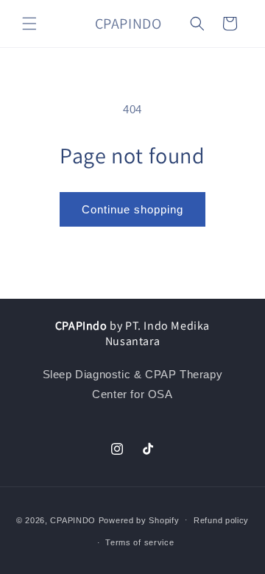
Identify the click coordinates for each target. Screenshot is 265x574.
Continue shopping (132, 209)
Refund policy (221, 520)
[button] (29, 23)
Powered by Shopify (139, 519)
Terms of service (139, 542)
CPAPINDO (74, 519)
